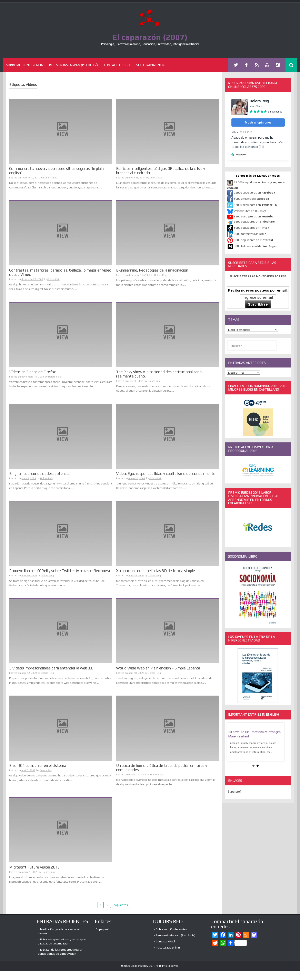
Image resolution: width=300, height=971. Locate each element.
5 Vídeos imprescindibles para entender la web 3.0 (51, 668)
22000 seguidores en (254, 192)
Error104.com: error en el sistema (37, 765)
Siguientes (121, 904)
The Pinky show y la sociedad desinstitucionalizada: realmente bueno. (159, 374)
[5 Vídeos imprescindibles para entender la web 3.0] (60, 630)
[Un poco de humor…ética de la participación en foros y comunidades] (167, 728)
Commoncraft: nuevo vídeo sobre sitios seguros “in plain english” (56, 170)
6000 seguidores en (251, 227)
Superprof (234, 791)
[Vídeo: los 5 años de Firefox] (60, 334)
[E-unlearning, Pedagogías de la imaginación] (167, 233)
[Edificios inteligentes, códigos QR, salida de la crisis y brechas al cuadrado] (167, 131)
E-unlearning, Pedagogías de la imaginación (152, 270)
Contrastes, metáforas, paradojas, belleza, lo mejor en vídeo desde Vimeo (60, 272)
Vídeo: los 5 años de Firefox (32, 372)
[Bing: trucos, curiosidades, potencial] (60, 436)
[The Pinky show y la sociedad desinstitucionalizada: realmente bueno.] (167, 334)
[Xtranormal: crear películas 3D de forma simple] (167, 533)
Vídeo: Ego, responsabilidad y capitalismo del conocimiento (166, 473)
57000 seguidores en (255, 204)
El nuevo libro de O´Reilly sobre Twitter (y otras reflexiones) (59, 570)
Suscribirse (258, 304)
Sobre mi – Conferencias (25, 65)
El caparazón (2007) (150, 36)
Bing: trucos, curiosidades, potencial (39, 473)
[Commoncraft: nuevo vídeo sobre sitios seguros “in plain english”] (60, 131)
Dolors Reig (50, 177)
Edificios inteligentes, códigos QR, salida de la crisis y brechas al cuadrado (160, 170)
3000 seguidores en (253, 240)
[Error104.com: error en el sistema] (60, 728)
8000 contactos (250, 233)
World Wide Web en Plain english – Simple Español (158, 668)
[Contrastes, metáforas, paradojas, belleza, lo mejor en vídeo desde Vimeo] (60, 233)
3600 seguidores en (254, 221)
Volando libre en (250, 211)
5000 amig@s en (251, 198)
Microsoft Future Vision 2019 (34, 867)
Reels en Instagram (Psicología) (74, 65)
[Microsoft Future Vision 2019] (60, 829)
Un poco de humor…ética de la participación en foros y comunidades (161, 767)
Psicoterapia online (150, 65)
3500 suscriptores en (253, 216)
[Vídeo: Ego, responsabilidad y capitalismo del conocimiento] (167, 436)
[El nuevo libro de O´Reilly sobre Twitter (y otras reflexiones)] (60, 533)
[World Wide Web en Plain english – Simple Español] (167, 630)
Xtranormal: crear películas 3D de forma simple (155, 570)
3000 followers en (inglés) (256, 246)
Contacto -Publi (117, 65)
